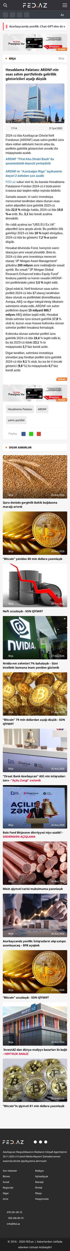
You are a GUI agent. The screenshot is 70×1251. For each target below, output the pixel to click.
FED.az (11, 182)
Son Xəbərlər (10, 1170)
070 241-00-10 (14, 1212)
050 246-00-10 (15, 1218)
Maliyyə (39, 1170)
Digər (6, 1193)
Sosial (6, 1182)
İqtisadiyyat (41, 1176)
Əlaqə (38, 1193)
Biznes (6, 1176)
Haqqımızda (42, 1199)
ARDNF (42, 409)
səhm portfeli (16, 420)
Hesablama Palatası (20, 409)
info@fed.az (13, 1223)
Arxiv (5, 1199)
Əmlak (38, 1187)
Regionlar (8, 1187)
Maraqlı (39, 1182)
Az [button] (63, 15)
